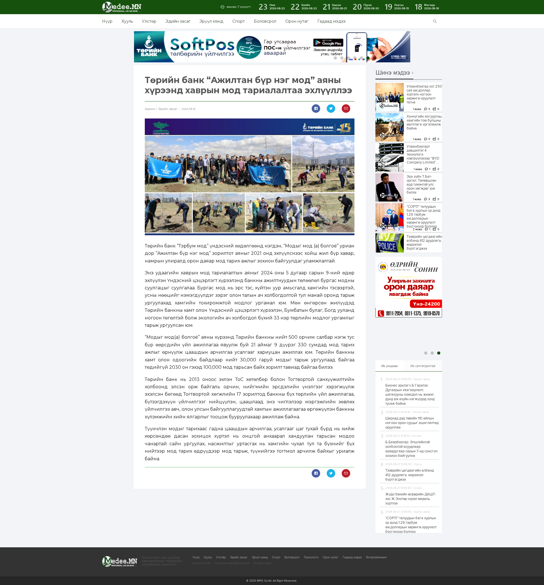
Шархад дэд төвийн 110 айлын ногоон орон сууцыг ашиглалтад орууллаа (412, 423)
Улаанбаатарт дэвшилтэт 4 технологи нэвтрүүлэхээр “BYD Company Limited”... (423, 154)
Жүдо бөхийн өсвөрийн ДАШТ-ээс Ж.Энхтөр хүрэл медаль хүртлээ (410, 499)
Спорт (238, 21)
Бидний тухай (202, 563)
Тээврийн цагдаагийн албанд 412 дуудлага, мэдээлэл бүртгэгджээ (424, 243)
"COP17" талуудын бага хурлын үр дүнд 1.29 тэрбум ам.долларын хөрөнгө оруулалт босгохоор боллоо (423, 216)
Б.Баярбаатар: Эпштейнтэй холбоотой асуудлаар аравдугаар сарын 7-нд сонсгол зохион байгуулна (411, 449)
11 (400, 58)
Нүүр (107, 21)
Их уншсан (389, 366)
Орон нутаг (296, 21)
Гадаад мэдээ (331, 21)
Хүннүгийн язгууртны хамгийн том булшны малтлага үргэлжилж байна (424, 122)
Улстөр (149, 21)
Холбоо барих (263, 563)
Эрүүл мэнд (211, 21)
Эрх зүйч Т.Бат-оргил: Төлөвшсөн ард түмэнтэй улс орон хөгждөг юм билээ (421, 184)
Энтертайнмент (376, 557)
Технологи (311, 557)
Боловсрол (265, 21)
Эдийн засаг (177, 21)
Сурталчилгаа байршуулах (232, 563)
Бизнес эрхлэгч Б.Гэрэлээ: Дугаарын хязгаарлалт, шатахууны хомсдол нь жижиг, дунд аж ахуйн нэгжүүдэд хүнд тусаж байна (410, 394)
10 (394, 58)
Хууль (127, 21)
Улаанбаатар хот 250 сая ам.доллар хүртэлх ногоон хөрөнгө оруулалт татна (424, 94)
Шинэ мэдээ (393, 72)
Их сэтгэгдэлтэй (423, 366)
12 (407, 58)
